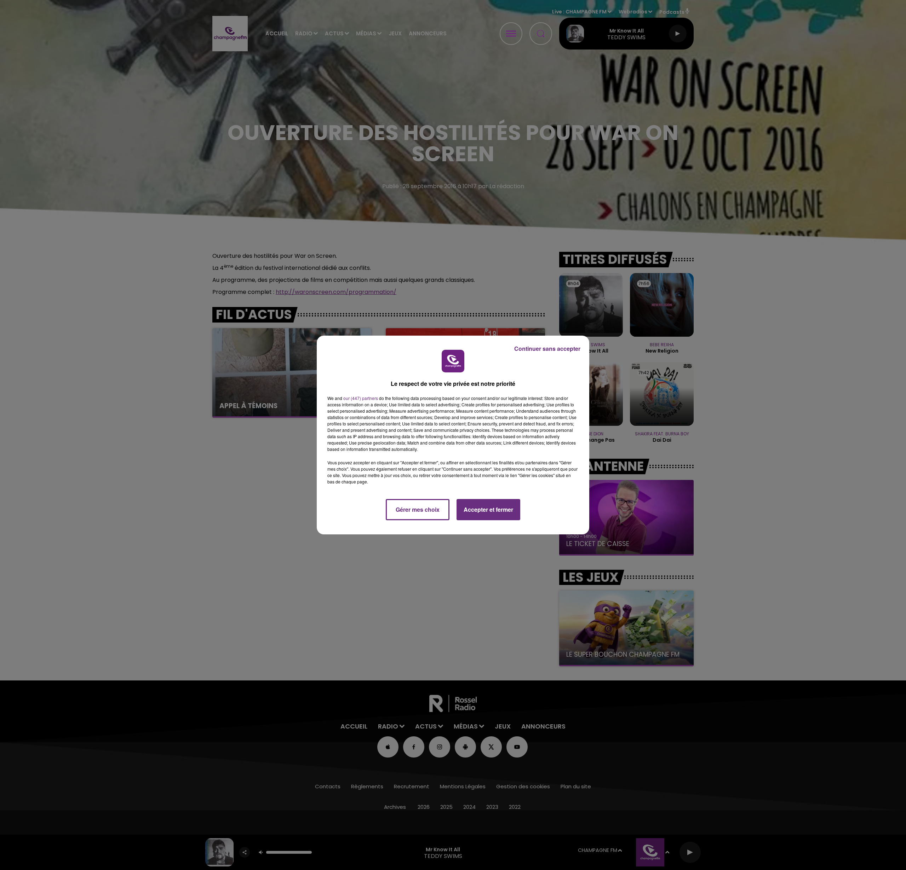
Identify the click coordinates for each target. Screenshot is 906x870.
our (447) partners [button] (360, 398)
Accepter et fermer (488, 509)
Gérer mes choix (418, 509)
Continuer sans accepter (547, 348)
